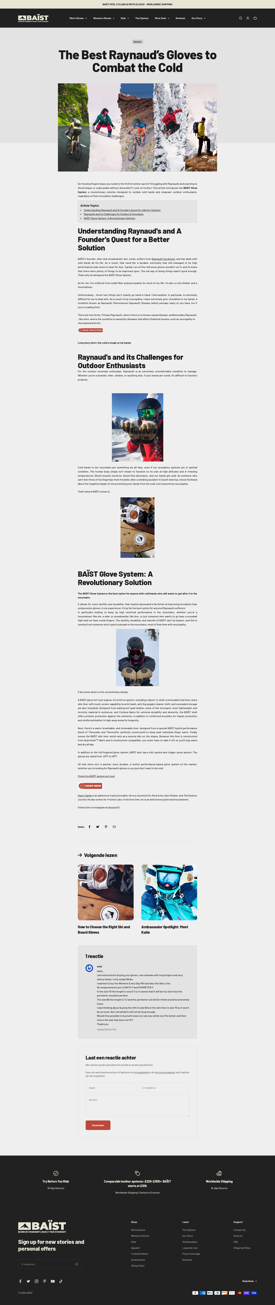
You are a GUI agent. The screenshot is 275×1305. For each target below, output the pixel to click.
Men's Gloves (77, 18)
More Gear (160, 18)
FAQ (235, 1241)
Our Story (197, 18)
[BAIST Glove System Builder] (137, 330)
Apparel (135, 1247)
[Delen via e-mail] (114, 827)
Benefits (137, 42)
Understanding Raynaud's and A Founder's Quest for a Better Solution (122, 210)
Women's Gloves (102, 18)
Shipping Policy (241, 1247)
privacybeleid (141, 1072)
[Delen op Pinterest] (106, 827)
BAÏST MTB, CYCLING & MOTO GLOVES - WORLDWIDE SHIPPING (137, 4)
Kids (123, 18)
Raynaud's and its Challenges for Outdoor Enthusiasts (114, 214)
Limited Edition (139, 1253)
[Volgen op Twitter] (28, 1281)
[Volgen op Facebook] (20, 1281)
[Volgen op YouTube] (53, 1281)
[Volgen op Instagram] (36, 1281)
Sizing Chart (138, 1265)
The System (141, 18)
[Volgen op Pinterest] (44, 1281)
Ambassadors (190, 1241)
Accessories (138, 1259)
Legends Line (190, 1247)
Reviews (180, 18)
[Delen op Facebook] (89, 827)
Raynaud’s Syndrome (163, 258)
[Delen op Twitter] (98, 827)
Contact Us (239, 1229)
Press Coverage (191, 1253)
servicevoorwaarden (165, 1072)
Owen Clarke (85, 795)
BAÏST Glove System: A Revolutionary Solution (109, 218)
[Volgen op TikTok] (61, 1281)
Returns (238, 1235)
